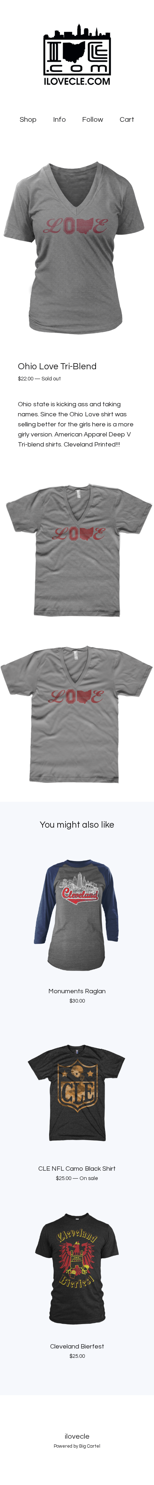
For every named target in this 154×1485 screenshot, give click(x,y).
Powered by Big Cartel (77, 1446)
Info (59, 119)
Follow (92, 119)
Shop (28, 119)
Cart (128, 119)
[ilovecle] (77, 54)
